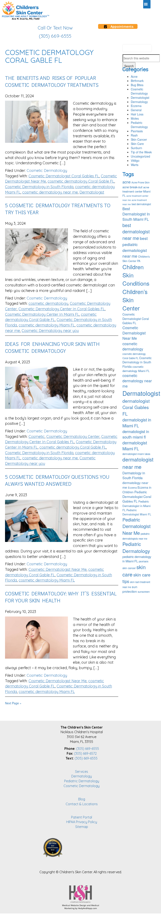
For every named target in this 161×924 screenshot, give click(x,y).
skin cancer (129, 568)
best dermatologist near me (136, 231)
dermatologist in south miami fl (135, 434)
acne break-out (132, 187)
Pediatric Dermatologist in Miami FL (136, 505)
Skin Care (137, 144)
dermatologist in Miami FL (136, 423)
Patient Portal (81, 817)
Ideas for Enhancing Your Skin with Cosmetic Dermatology (52, 347)
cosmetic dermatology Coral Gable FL (81, 181)
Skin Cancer (139, 139)
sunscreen (144, 592)
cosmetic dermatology (48, 303)
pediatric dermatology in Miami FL (136, 558)
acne (126, 182)
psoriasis (143, 561)
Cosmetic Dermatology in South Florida (39, 186)
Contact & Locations (82, 804)
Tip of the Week (141, 152)
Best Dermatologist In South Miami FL (136, 214)
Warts (134, 165)
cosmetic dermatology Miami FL (47, 325)
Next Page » (13, 703)
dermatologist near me (137, 463)
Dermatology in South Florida (133, 475)
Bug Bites (137, 85)
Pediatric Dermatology (139, 124)
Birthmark (137, 81)
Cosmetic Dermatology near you (50, 330)
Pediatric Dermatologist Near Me (136, 526)
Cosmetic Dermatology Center (73, 436)
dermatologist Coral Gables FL (136, 407)
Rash (134, 135)
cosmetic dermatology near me (50, 192)
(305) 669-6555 (87, 748)
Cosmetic (37, 436)
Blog (81, 799)
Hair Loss (137, 114)
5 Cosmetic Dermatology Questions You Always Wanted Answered (57, 480)
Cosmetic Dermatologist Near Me (58, 569)
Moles (135, 118)
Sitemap (81, 827)
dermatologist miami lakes (136, 454)
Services (81, 771)
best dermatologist (141, 204)
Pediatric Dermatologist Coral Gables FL (136, 496)
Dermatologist (91, 192)
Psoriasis (137, 131)
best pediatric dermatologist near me (135, 247)
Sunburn (136, 148)
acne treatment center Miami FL (136, 191)
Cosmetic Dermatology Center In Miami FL (42, 314)
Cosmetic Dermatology (47, 170)
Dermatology (139, 102)
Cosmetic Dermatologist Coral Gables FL (64, 176)
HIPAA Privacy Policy (81, 822)
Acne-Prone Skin (140, 182)
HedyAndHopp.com (87, 908)
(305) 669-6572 (85, 753)
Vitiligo (135, 160)
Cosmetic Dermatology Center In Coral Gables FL (61, 308)
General (136, 110)
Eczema (136, 106)
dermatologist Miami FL (134, 446)
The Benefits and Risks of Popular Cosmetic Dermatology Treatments (52, 81)
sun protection (129, 589)
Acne (134, 76)
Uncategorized (140, 156)
